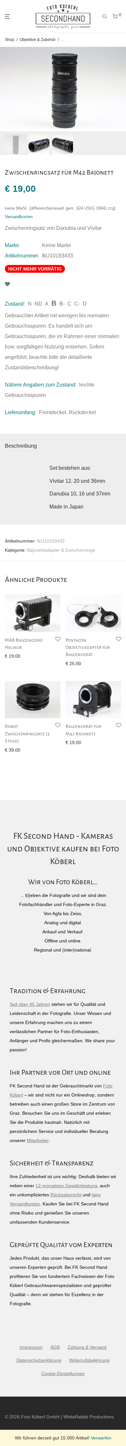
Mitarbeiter (37, 1140)
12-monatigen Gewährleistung (66, 1185)
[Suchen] (105, 16)
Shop (9, 39)
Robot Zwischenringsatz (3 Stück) (27, 733)
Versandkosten (19, 217)
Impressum (31, 1347)
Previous (6, 89)
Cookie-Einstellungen (63, 1373)
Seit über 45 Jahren (30, 1004)
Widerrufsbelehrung (89, 1360)
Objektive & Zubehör (38, 39)
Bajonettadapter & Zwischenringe (61, 550)
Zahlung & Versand (87, 1347)
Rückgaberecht (65, 1194)
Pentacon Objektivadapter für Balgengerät (88, 647)
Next (119, 89)
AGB (55, 1347)
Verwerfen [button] (101, 1437)
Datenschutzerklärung (38, 1360)
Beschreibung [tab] (21, 446)
